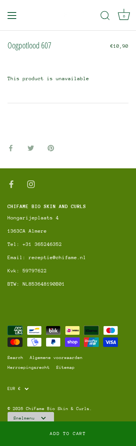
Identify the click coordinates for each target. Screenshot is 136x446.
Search (15, 357)
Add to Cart (68, 433)
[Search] (105, 16)
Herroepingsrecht (29, 367)
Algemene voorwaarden (56, 357)
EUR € (14, 388)
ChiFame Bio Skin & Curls (58, 408)
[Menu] (12, 15)
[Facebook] (11, 183)
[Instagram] (31, 183)
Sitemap (65, 367)
